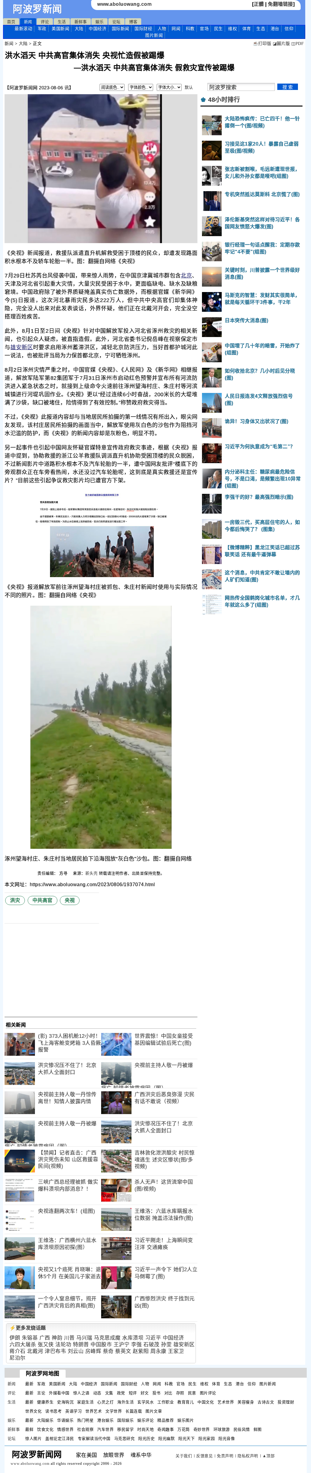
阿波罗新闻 (37, 9)
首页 (11, 21)
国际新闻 (120, 28)
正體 (259, 4)
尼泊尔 (17, 1358)
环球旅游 (222, 1429)
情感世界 (65, 1429)
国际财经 (143, 28)
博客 (133, 21)
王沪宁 (122, 1344)
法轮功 (63, 1344)
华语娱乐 (65, 1420)
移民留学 (125, 1429)
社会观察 (85, 1429)
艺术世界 (225, 1402)
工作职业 (165, 1402)
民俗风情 (242, 1429)
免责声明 (225, 1456)
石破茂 (151, 1344)
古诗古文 (266, 1402)
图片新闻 (267, 1384)
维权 (232, 28)
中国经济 (97, 28)
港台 (275, 28)
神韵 (57, 1338)
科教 (190, 28)
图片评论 (208, 1393)
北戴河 (35, 1351)
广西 (44, 1338)
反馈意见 (204, 1456)
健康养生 (45, 1402)
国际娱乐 (125, 1420)
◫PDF (297, 43)
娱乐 (99, 21)
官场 (204, 28)
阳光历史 (146, 1438)
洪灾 (15, 900)
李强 (136, 1344)
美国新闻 (60, 28)
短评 (133, 1393)
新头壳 (91, 873)
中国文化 (205, 1402)
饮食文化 (45, 1429)
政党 (121, 1393)
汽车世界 (105, 1429)
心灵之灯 (105, 1402)
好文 (145, 1393)
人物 (162, 28)
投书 (156, 1393)
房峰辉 (93, 1351)
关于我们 (184, 1456)
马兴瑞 (84, 1338)
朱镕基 (30, 1338)
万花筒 (183, 1429)
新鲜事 (80, 21)
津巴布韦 (55, 1351)
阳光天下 (186, 1438)
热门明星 (85, 1420)
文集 (109, 1393)
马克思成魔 (107, 1338)
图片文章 (153, 1411)
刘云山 (76, 1351)
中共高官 (42, 900)
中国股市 (101, 1344)
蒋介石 (17, 1351)
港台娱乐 (105, 1420)
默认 (189, 87)
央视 (70, 900)
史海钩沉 (65, 1402)
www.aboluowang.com (124, 4)
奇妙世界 (201, 1429)
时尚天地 (145, 1429)
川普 (69, 1338)
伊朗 (14, 1338)
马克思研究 (124, 1438)
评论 (45, 21)
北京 (186, 276)
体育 (246, 28)
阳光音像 (226, 1438)
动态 (97, 1393)
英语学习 (73, 1411)
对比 (168, 1393)
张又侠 (46, 1344)
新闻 (28, 21)
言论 (41, 1393)
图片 (154, 35)
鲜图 (258, 1429)
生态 (260, 28)
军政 (42, 28)
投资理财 (286, 1402)
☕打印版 (262, 43)
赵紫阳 (141, 1351)
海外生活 (125, 1402)
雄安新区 (21, 347)
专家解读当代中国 (94, 1438)
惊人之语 (81, 1393)
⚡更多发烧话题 (27, 1327)
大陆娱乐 (45, 1420)
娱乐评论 (145, 1420)
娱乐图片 (185, 1420)
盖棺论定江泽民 (59, 1438)
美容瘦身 (246, 1402)
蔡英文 (123, 1351)
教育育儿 (185, 1402)
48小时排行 (224, 99)
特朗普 (81, 1344)
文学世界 (113, 1411)
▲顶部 (268, 1456)
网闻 (176, 28)
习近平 (153, 1338)
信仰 (289, 28)
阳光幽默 (166, 1438)
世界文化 (33, 1411)
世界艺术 (93, 1411)
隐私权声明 (248, 1456)
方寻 (64, 873)
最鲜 (29, 1429)
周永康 (158, 1351)
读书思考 (53, 1411)
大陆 (79, 28)
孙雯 (166, 1344)
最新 (23, 28)
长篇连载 (133, 1411)
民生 (218, 28)
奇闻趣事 (165, 1429)
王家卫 (176, 1351)
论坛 (116, 21)
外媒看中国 (59, 1393)
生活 (62, 21)
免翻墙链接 (280, 4)
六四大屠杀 (22, 1344)
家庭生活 (85, 1402)
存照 (180, 1393)
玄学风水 (145, 1402)
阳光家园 (206, 1438)
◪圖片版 (281, 43)
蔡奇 (108, 1351)
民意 (192, 1393)
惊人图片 (33, 1438)
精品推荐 (165, 1420)
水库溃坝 (132, 1338)
